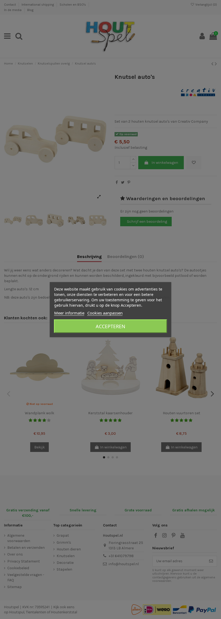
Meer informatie (69, 312)
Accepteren (110, 326)
